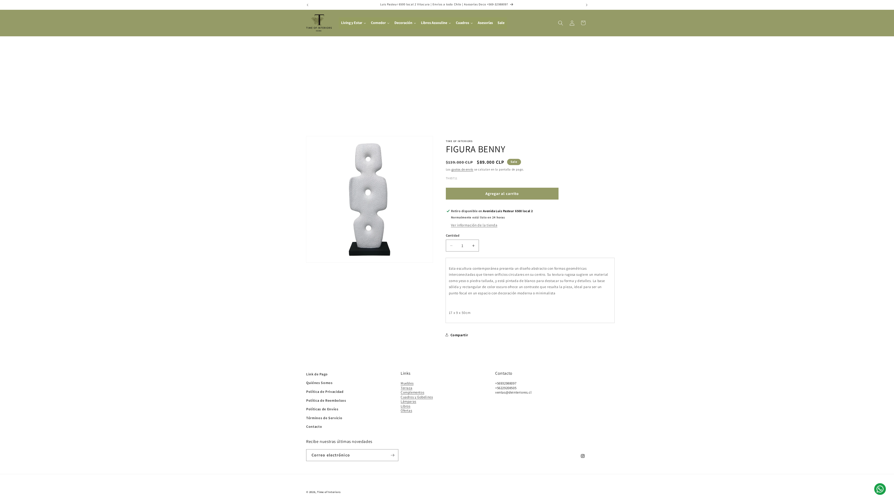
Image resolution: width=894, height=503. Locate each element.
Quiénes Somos (319, 382)
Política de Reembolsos (326, 400)
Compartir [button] (459, 335)
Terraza (406, 388)
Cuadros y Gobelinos (417, 397)
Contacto (314, 426)
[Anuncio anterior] (307, 5)
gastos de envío (462, 169)
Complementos (412, 392)
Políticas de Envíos (322, 409)
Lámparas (408, 401)
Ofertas (406, 410)
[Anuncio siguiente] (587, 5)
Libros (405, 406)
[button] (560, 22)
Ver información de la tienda (474, 225)
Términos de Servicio (324, 417)
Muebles (407, 383)
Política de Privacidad (325, 391)
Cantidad (453, 235)
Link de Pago (317, 374)
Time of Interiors (329, 492)
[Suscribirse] (392, 455)
